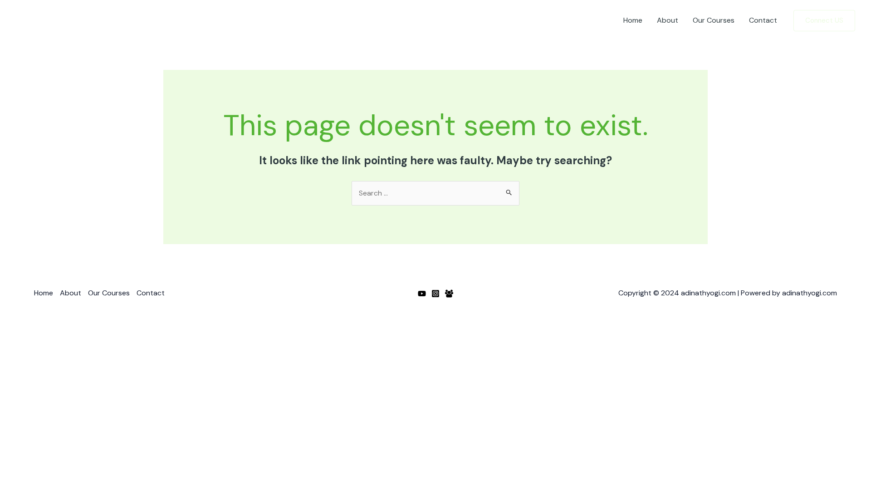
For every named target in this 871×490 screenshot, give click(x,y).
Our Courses (713, 20)
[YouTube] (422, 293)
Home (632, 20)
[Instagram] (435, 293)
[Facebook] (449, 293)
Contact (763, 20)
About (667, 20)
